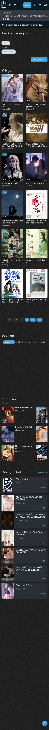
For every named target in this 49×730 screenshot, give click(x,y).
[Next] (44, 435)
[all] (24, 602)
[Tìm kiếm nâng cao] (40, 5)
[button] (45, 5)
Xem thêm (42, 472)
